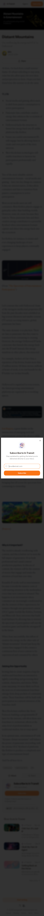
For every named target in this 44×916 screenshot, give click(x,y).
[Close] (40, 441)
